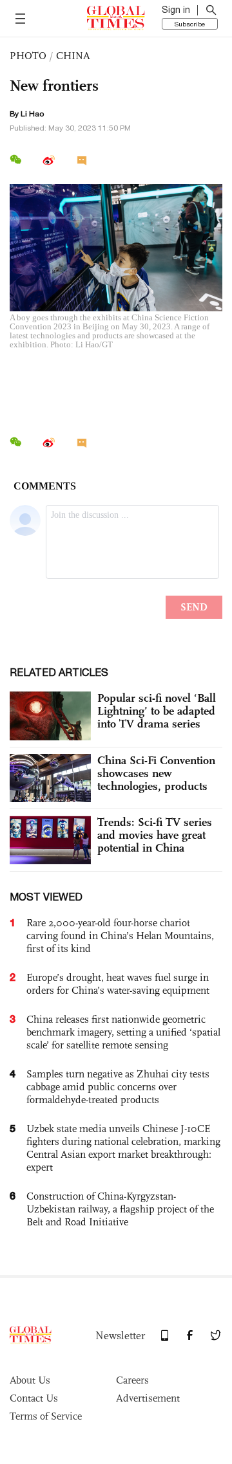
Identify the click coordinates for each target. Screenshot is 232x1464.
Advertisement (148, 1398)
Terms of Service (46, 1416)
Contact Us (34, 1398)
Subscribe (190, 24)
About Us (30, 1380)
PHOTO (28, 56)
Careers (132, 1380)
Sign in (176, 10)
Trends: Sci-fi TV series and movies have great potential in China (154, 835)
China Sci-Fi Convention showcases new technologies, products (156, 773)
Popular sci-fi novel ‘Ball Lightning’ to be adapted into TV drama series (156, 711)
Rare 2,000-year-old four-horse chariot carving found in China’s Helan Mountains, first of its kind (120, 936)
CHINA (73, 56)
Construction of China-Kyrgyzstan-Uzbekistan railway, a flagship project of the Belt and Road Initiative (120, 1209)
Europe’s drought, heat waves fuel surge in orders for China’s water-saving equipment (117, 983)
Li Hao (32, 113)
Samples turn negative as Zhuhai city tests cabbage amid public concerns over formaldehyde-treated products (117, 1087)
